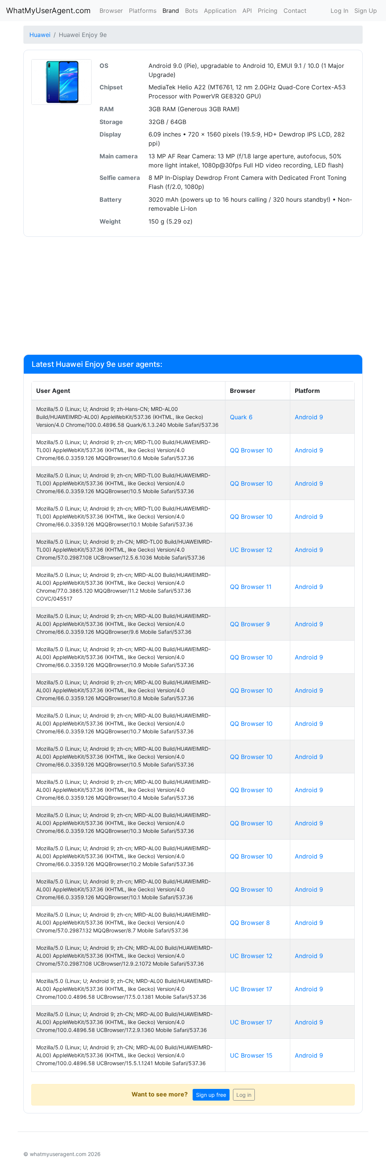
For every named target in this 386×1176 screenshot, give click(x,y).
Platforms (142, 10)
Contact (294, 10)
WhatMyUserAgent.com (48, 10)
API (247, 10)
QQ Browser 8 (250, 922)
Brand (170, 10)
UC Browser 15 (251, 1055)
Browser (111, 10)
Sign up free (211, 1095)
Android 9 (309, 417)
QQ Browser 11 (250, 586)
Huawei (40, 34)
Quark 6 (241, 417)
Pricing (267, 10)
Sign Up (365, 10)
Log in (243, 1095)
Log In (339, 10)
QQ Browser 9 (250, 624)
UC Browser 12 (251, 550)
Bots (191, 10)
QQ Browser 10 (251, 450)
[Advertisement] (193, 295)
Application (220, 10)
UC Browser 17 (251, 989)
